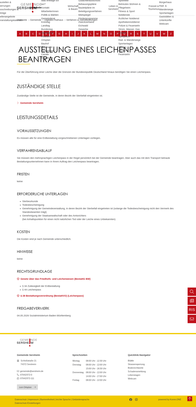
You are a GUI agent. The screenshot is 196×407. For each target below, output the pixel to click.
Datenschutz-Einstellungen (27, 403)
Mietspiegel (84, 15)
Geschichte (47, 58)
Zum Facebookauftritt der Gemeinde (130, 399)
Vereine (122, 47)
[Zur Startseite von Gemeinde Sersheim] (27, 343)
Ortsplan (45, 40)
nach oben (189, 398)
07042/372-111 (27, 378)
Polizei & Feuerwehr (129, 25)
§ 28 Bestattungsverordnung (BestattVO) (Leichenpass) (52, 295)
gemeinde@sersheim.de (31, 371)
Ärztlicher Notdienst (128, 18)
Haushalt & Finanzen (47, 34)
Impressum (33, 399)
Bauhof (45, 43)
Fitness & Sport (126, 11)
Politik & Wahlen (50, 15)
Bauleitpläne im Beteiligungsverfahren (90, 9)
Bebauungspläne (87, 4)
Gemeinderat (48, 18)
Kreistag (45, 22)
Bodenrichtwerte (135, 368)
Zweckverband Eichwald (86, 24)
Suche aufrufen (192, 292)
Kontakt (45, 7)
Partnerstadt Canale (47, 52)
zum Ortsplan (25, 387)
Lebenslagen (134, 375)
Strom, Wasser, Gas (129, 29)
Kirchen (122, 50)
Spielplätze (124, 36)
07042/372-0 (26, 375)
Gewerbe (83, 29)
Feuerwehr (47, 47)
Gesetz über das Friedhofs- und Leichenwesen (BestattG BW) (56, 279)
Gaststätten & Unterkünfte (166, 18)
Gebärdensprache (80, 399)
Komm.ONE (175, 399)
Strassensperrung (136, 364)
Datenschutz (21, 399)
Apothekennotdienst (129, 22)
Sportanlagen (125, 43)
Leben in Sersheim (113, 7)
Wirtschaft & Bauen (73, 7)
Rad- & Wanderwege (129, 40)
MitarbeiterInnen (50, 11)
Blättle (131, 360)
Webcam (164, 23)
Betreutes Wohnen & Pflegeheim (129, 6)
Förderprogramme (88, 18)
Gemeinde (35, 7)
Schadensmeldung (137, 371)
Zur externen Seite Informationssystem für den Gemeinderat (192, 311)
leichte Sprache (63, 399)
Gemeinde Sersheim (31, 103)
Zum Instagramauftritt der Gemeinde (136, 399)
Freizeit (122, 32)
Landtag (45, 25)
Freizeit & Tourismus (153, 7)
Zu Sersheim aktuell (192, 301)
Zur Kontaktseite (192, 319)
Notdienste (124, 15)
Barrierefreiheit (47, 399)
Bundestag (47, 29)
